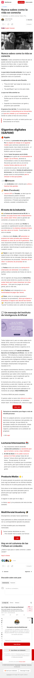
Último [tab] (11, 602)
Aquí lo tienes (5, 555)
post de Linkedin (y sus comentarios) (15, 113)
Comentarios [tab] (5, 582)
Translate (5, 6)
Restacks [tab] (12, 582)
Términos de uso (20, 654)
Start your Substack (11, 670)
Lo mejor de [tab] (5, 602)
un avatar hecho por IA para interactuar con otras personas (16, 282)
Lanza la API (8, 193)
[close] (29, 620)
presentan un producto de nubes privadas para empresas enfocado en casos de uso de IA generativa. (15, 238)
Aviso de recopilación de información (20, 655)
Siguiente (27, 571)
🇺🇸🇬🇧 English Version (8, 28)
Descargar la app (24, 670)
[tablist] (8, 582)
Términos (23, 665)
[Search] (31, 602)
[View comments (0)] (8, 24)
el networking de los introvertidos (21, 111)
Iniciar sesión (29, 2)
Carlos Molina (8, 19)
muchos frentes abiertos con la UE (15, 165)
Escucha (30, 20)
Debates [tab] (17, 602)
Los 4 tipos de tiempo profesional (12, 607)
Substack (9, 674)
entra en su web (25, 398)
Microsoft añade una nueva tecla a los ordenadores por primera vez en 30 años (12, 610)
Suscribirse (21, 2)
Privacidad (17, 665)
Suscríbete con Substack (18, 650)
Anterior (6, 571)
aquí (8, 435)
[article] (17, 611)
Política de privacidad (18, 657)
